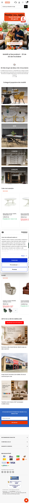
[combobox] (12, 6)
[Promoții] (14, 29)
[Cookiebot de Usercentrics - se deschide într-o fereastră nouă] (21, 232)
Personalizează (13, 264)
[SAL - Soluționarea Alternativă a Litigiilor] (14, 482)
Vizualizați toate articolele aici (14, 322)
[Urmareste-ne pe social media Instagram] (5, 472)
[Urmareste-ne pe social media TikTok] (13, 472)
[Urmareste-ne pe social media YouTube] (10, 472)
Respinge (14, 269)
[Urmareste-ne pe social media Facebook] (2, 472)
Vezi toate (5, 191)
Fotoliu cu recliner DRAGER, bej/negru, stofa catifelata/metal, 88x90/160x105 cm (9, 301)
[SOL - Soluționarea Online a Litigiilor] (14, 486)
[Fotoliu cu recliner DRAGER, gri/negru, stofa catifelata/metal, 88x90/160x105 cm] (10, 310)
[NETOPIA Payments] (8, 462)
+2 (15, 310)
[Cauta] (26, 6)
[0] (26, 2)
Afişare (23, 255)
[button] (10, 48)
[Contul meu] (19, 2)
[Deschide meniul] (2, 2)
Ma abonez (14, 422)
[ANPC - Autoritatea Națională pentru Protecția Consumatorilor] (14, 478)
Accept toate (14, 260)
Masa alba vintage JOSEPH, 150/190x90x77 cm (9, 214)
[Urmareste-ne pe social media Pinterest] (8, 472)
